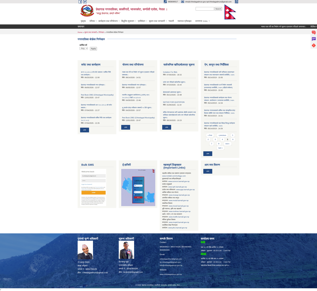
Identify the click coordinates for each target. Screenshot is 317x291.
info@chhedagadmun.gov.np (171, 265)
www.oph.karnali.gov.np (177, 187)
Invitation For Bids (170, 72)
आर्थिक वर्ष (83, 45)
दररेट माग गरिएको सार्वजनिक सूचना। (174, 82)
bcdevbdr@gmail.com (133, 272)
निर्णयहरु (101, 32)
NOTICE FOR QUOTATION (174, 102)
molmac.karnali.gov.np (181, 211)
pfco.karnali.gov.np (179, 228)
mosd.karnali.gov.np (181, 206)
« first (210, 135)
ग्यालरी (171, 21)
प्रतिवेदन (141, 21)
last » (220, 148)
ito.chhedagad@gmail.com (170, 262)
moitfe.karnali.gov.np (181, 217)
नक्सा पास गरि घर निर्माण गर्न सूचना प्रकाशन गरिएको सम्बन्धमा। (274, 27)
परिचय (92, 21)
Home (80, 32)
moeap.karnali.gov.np (181, 195)
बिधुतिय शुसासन (127, 21)
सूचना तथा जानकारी (157, 21)
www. (178, 189)
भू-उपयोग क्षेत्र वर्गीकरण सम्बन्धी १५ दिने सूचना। (137, 108)
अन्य (84, 130)
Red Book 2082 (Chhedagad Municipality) (97, 95)
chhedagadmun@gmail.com (95, 272)
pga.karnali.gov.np (187, 189)
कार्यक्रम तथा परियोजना (108, 21)
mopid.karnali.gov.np (181, 222)
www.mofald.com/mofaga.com (174, 176)
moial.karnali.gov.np (180, 200)
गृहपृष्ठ (83, 21)
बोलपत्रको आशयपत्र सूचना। (172, 92)
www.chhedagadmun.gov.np (171, 274)
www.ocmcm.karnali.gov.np (178, 181)
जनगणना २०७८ (201, 21)
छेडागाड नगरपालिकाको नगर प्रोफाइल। (93, 85)
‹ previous (222, 135)
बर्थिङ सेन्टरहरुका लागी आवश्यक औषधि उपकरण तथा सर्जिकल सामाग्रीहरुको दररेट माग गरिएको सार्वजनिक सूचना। (179, 115)
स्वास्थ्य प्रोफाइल (184, 21)
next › (227, 144)
